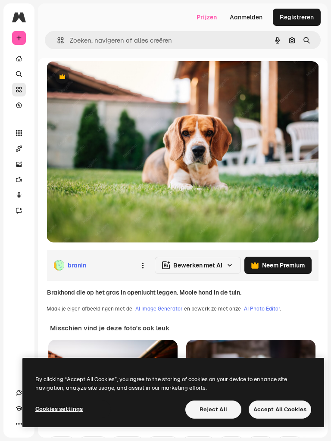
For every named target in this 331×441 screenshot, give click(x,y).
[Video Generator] (19, 179)
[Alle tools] (19, 133)
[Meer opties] (142, 265)
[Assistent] (19, 210)
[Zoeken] (19, 74)
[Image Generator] (19, 164)
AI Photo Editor (262, 308)
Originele (103, 77)
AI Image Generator (159, 308)
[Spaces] (19, 148)
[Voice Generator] (19, 195)
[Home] (19, 58)
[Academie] (19, 408)
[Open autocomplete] (57, 40)
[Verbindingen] (19, 393)
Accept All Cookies (279, 409)
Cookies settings (59, 409)
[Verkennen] (19, 105)
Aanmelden (246, 17)
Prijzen (207, 17)
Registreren (297, 17)
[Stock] (19, 89)
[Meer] (19, 424)
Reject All (213, 409)
